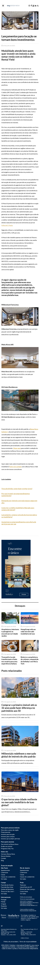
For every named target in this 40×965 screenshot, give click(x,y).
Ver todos (4, 879)
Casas (3, 874)
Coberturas (4, 872)
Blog (2, 860)
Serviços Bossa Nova (8, 854)
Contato (3, 858)
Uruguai (3, 904)
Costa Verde (24, 891)
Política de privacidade (26, 897)
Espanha (4, 906)
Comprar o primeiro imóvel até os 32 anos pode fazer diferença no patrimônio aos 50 (19, 707)
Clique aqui (17, 448)
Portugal (3, 899)
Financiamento (5, 832)
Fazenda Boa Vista (7, 887)
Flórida (3, 902)
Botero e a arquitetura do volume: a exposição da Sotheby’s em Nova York (29, 660)
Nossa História (5, 856)
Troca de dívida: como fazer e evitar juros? (16, 489)
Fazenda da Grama (7, 885)
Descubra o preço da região (10, 830)
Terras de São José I (7, 891)
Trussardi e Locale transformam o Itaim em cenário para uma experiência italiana (9, 660)
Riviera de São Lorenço (27, 889)
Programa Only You (7, 848)
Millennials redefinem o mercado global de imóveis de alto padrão (18, 755)
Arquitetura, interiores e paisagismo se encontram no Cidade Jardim (10, 632)
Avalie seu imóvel (6, 846)
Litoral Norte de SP (26, 887)
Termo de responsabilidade (27, 899)
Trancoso (23, 885)
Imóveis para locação (8, 834)
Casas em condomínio (8, 877)
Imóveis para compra (7, 836)
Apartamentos (5, 870)
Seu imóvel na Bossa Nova (9, 844)
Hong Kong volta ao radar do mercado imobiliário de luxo (28, 631)
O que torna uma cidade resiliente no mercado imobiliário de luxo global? (19, 802)
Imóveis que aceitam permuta (10, 839)
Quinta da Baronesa (7, 889)
